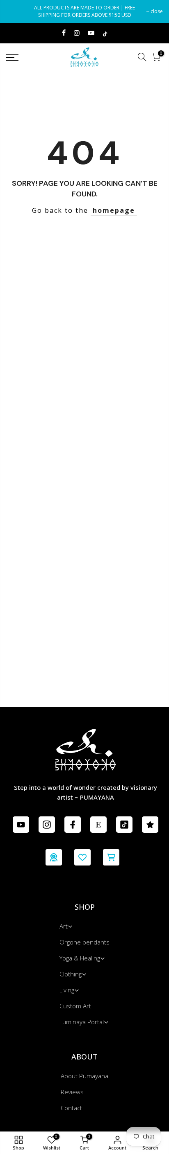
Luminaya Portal (81, 1022)
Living (66, 990)
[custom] (20, 824)
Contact (71, 1108)
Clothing (70, 974)
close (16, 11)
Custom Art (75, 1006)
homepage (114, 210)
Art (63, 926)
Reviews (72, 1092)
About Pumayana (84, 1076)
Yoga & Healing (79, 958)
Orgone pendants (84, 942)
